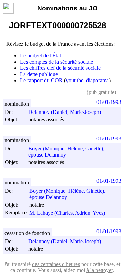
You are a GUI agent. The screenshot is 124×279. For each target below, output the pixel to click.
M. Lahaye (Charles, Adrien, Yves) (67, 213)
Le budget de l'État (40, 55)
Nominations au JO (67, 8)
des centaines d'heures (56, 264)
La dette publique (39, 74)
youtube (74, 80)
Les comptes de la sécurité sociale (56, 62)
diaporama (97, 80)
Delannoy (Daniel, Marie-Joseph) (64, 112)
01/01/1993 (108, 102)
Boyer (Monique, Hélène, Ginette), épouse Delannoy (66, 152)
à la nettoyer (99, 270)
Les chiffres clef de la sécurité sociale (60, 68)
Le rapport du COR (41, 80)
